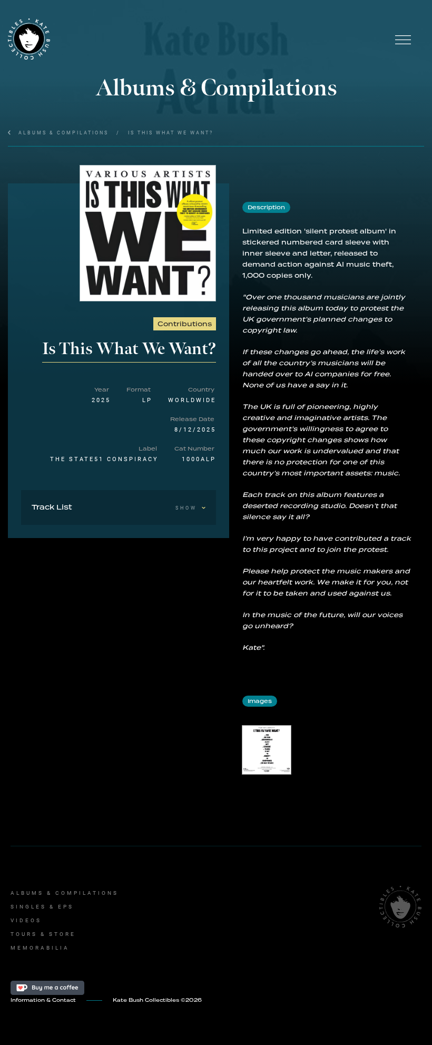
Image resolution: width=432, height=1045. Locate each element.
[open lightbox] (148, 233)
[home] (195, 39)
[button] (403, 39)
